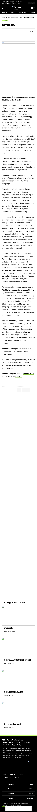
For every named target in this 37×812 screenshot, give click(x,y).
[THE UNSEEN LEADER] (18, 680)
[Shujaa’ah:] (18, 616)
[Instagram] (18, 793)
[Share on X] (7, 32)
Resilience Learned (12, 724)
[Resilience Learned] (18, 712)
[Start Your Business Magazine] (18, 8)
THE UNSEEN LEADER (14, 692)
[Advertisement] (18, 413)
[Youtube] (18, 798)
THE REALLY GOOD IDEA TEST (17, 660)
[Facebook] (18, 784)
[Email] (10, 32)
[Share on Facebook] (3, 32)
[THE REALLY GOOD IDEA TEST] (18, 648)
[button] (31, 3)
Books (5, 20)
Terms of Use (17, 4)
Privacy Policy (6, 4)
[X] (18, 789)
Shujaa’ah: (8, 628)
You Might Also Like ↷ (13, 602)
